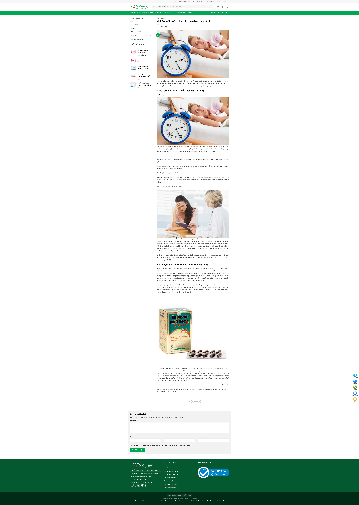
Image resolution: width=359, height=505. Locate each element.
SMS (355, 401)
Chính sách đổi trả (197, 1)
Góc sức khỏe (179, 13)
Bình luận (133, 421)
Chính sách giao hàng (170, 484)
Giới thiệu (173, 1)
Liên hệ (218, 1)
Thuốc (190, 13)
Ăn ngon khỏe (161, 18)
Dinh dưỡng (134, 25)
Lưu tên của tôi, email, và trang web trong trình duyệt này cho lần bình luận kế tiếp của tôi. (162, 445)
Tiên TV (174, 26)
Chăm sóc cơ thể (135, 32)
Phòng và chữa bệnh (136, 39)
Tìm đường (355, 377)
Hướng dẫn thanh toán (184, 1)
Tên (131, 437)
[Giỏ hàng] (227, 7)
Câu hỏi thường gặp (170, 478)
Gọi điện (355, 389)
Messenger (355, 395)
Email (166, 437)
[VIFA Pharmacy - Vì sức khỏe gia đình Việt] (139, 7)
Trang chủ (135, 13)
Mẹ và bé (133, 35)
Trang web (201, 437)
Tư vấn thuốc (147, 13)
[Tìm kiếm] (210, 6)
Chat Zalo (355, 383)
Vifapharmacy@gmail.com (143, 477)
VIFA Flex (168, 13)
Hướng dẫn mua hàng (171, 471)
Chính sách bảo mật (209, 1)
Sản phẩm (158, 13)
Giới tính (133, 28)
